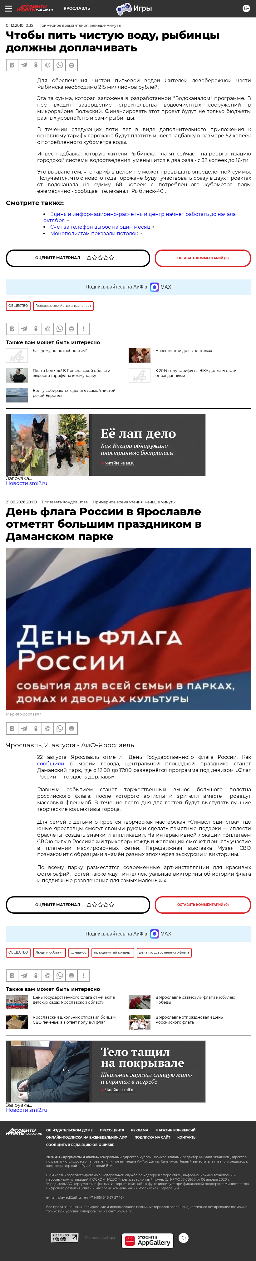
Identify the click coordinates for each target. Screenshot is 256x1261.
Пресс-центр (112, 1130)
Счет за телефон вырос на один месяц (100, 227)
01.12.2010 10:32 (19, 25)
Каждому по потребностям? (60, 350)
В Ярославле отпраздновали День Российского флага (189, 1020)
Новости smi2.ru (26, 483)
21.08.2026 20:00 (21, 502)
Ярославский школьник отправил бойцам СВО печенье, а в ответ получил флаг (74, 1020)
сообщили (50, 764)
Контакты (186, 1137)
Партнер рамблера (100, 1238)
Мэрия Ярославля (24, 714)
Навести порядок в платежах (183, 350)
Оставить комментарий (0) (203, 258)
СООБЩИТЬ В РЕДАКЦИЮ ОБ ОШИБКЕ (80, 1145)
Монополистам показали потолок (94, 233)
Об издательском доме (69, 1130)
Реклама (139, 1130)
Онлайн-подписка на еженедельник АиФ (86, 1137)
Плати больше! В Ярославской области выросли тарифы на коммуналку (71, 373)
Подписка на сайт (152, 1137)
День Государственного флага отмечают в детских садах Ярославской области (74, 1000)
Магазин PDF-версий (175, 1130)
